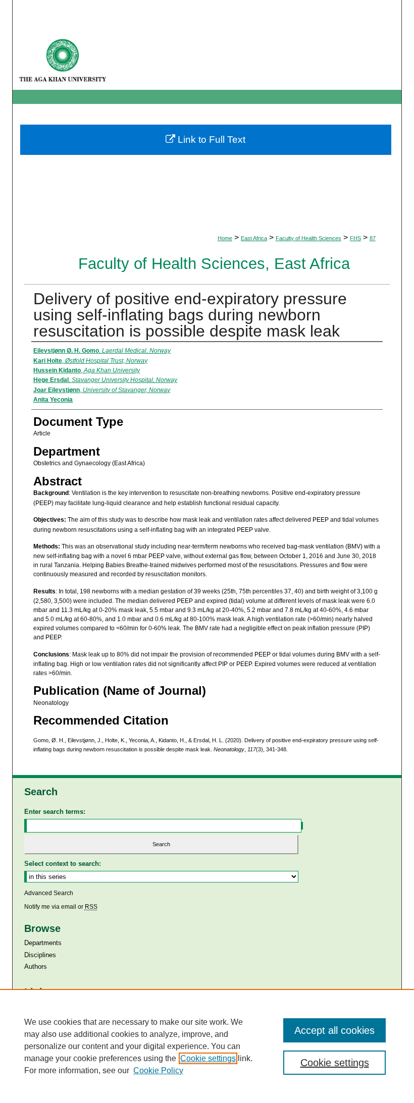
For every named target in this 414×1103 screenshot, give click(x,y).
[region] (207, 1046)
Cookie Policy (158, 1070)
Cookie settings (208, 1058)
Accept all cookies (334, 1030)
